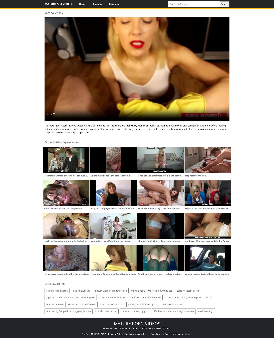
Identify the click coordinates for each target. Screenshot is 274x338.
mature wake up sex (173, 304)
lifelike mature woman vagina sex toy (174, 311)
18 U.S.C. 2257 (98, 334)
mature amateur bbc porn (113, 297)
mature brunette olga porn (146, 297)
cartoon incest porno (188, 290)
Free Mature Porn (160, 334)
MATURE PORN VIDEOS (137, 323)
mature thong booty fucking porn (183, 297)
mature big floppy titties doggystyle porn (68, 311)
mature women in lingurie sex (110, 290)
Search (224, 4)
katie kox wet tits (81, 290)
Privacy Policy (115, 334)
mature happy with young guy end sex (151, 290)
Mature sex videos (182, 334)
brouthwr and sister (106, 311)
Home (82, 4)
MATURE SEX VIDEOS (59, 4)
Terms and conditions (137, 334)
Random (114, 4)
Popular (97, 4)
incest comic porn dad (112, 304)
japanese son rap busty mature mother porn (70, 297)
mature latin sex (55, 304)
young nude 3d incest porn (142, 304)
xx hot (209, 297)
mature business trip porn (135, 311)
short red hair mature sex (82, 304)
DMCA (85, 334)
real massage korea (57, 290)
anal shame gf (205, 311)
